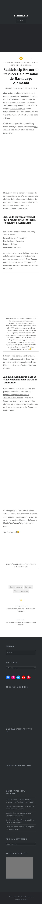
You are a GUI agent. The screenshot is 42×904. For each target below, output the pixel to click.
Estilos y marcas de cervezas (17, 63)
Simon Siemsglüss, (17, 109)
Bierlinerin (21, 15)
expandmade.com (21, 899)
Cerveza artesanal (16, 587)
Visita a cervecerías (21, 591)
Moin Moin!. (8, 93)
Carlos (8, 827)
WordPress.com (26, 897)
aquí (35, 127)
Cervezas (28, 587)
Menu (22, 20)
